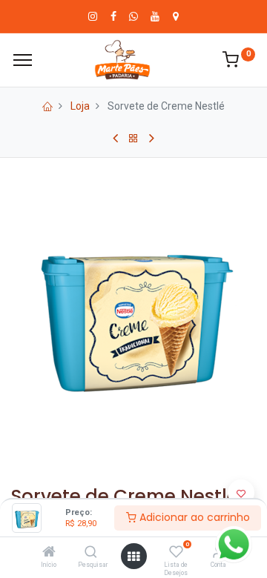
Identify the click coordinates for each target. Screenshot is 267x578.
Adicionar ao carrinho (193, 517)
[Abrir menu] (133, 556)
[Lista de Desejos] (176, 553)
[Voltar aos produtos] (133, 138)
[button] (241, 492)
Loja (80, 106)
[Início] (49, 553)
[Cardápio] (22, 60)
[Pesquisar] (91, 553)
